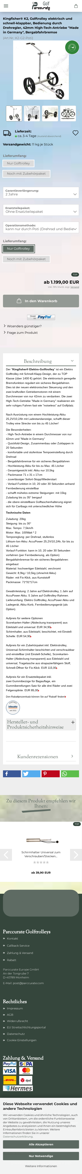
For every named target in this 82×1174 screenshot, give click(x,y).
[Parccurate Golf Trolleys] (41, 6)
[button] (12, 773)
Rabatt (11, 960)
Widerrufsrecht (17, 1021)
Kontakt (12, 938)
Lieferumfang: (14, 156)
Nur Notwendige (41, 1156)
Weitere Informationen (41, 1166)
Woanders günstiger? (24, 326)
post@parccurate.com (28, 983)
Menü (6, 6)
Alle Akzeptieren (41, 1144)
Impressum (15, 1008)
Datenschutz (16, 1034)
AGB (10, 1014)
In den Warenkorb (41, 301)
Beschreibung (38, 361)
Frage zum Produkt (22, 333)
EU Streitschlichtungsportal (26, 1027)
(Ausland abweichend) (49, 136)
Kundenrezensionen (37, 757)
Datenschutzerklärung (18, 1136)
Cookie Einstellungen (21, 1040)
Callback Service (18, 945)
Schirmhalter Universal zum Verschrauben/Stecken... (41, 853)
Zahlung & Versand (20, 953)
